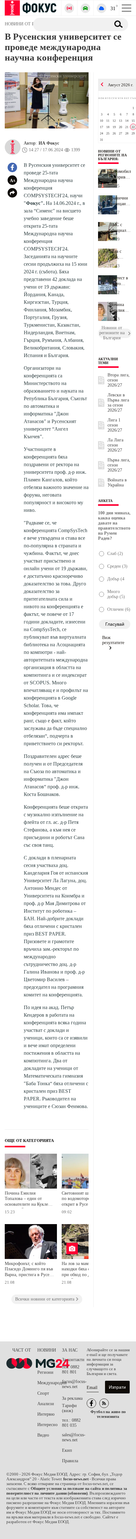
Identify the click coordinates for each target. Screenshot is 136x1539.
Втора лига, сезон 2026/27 (119, 380)
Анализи (45, 1403)
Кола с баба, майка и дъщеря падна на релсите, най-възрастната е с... (120, 254)
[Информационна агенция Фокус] (91, 1403)
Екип (67, 1450)
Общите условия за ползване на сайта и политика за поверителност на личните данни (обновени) (66, 1491)
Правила (70, 1460)
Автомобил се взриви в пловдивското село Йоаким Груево (120, 174)
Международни (49, 1382)
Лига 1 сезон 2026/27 (115, 425)
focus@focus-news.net (74, 1384)
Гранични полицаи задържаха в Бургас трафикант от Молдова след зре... (119, 201)
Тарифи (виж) (69, 1408)
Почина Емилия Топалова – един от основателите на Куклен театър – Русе (28, 1199)
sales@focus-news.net (73, 1437)
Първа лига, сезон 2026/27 (119, 465)
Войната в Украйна (117, 482)
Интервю (45, 1414)
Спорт (43, 1393)
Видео (43, 1435)
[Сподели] (12, 193)
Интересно (47, 1424)
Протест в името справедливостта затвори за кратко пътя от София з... (120, 281)
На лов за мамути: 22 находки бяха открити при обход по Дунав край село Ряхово (86, 1270)
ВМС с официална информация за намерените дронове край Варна (120, 227)
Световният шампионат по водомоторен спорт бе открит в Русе (86, 1199)
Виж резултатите (113, 640)
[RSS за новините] (104, 1403)
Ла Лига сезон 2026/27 (115, 445)
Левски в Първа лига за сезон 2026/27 (118, 403)
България (46, 1362)
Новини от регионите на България (112, 155)
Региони (45, 1372)
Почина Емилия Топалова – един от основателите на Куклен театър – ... (120, 307)
